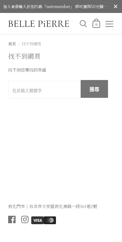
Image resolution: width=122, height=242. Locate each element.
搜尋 (94, 89)
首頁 (12, 43)
